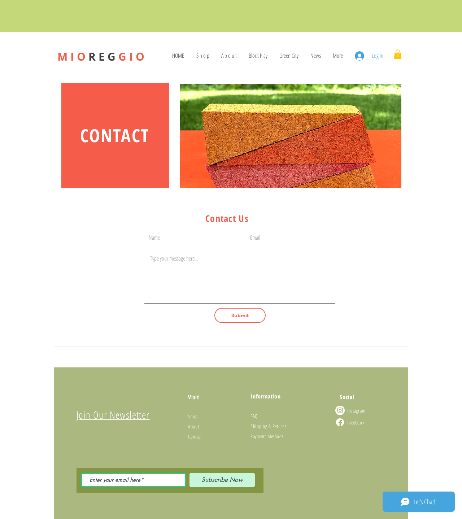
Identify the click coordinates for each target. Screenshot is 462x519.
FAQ (254, 416)
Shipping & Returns (268, 426)
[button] (398, 54)
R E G (100, 56)
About (193, 426)
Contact (195, 436)
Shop (193, 416)
